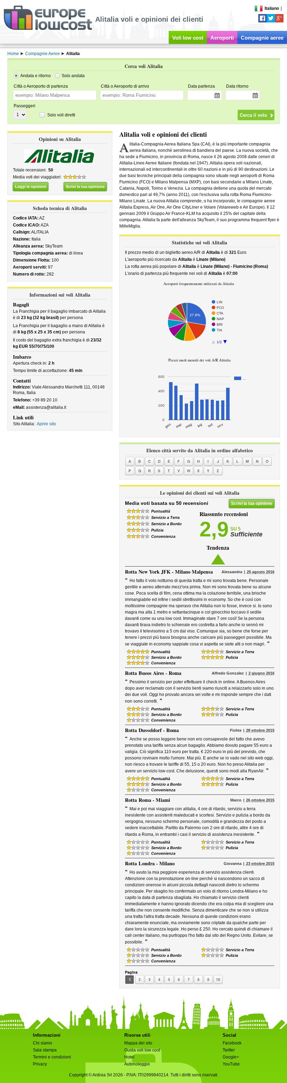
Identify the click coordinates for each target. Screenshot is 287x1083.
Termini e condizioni (52, 1057)
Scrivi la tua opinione (85, 186)
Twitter (229, 1050)
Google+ (231, 1057)
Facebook (232, 1043)
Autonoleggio (137, 1064)
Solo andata (73, 75)
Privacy (40, 1064)
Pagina (131, 972)
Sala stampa (45, 1050)
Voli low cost (187, 38)
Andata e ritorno (35, 75)
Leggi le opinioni (30, 186)
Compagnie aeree (262, 38)
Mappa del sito (138, 1043)
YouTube (231, 1064)
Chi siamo (42, 1043)
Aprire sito (46, 423)
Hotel (129, 1057)
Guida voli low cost (142, 1050)
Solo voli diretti (61, 115)
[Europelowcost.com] (48, 28)
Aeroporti (222, 38)
